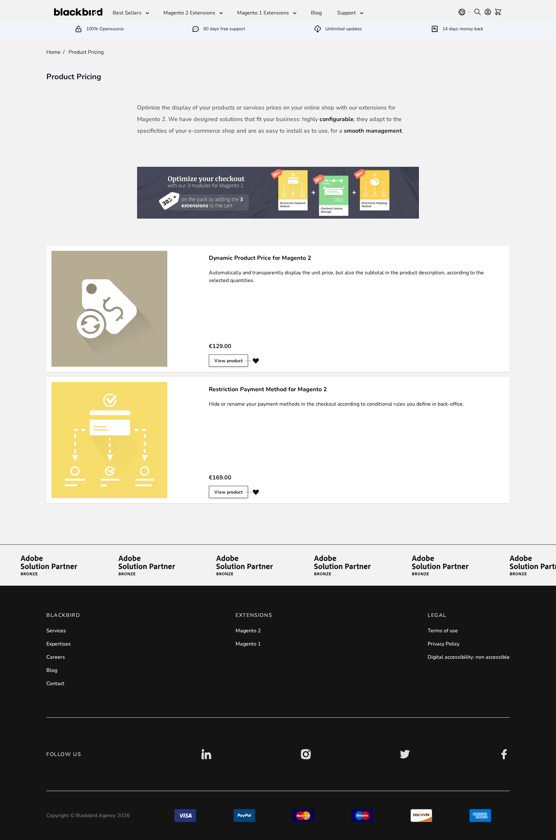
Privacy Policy (443, 643)
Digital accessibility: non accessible (469, 657)
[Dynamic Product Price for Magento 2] (126, 309)
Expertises (58, 643)
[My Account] (488, 12)
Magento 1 (248, 643)
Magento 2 (248, 630)
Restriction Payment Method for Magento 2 (268, 389)
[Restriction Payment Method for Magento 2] (126, 440)
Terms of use (443, 630)
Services (56, 630)
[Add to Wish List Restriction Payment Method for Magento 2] (256, 492)
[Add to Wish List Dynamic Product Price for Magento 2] (256, 360)
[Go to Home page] (78, 12)
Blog (51, 670)
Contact (55, 683)
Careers (55, 657)
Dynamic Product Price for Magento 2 (260, 258)
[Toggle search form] (477, 12)
